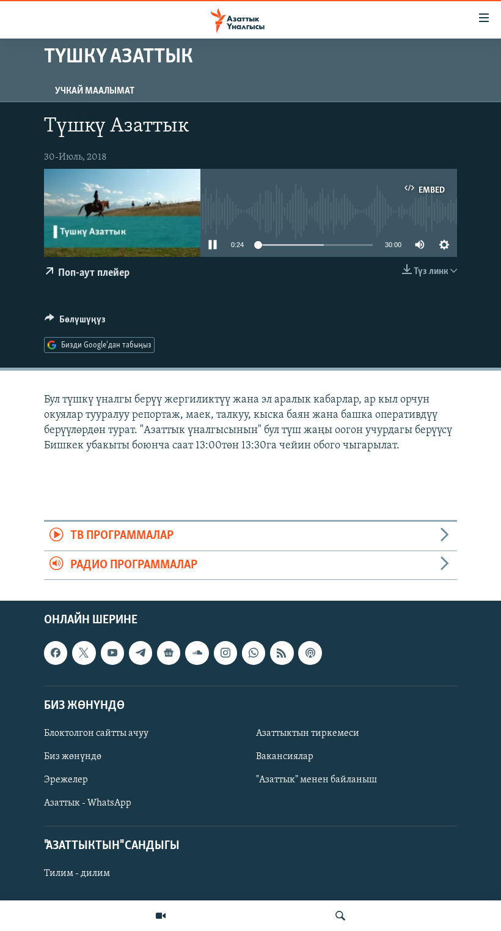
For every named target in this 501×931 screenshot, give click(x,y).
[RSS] (281, 652)
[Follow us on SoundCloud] (196, 652)
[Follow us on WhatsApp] (253, 652)
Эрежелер (66, 780)
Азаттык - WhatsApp (87, 803)
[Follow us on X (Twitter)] (83, 652)
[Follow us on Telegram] (140, 652)
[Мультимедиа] (160, 915)
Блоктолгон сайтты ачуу (96, 733)
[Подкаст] (309, 652)
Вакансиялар (284, 757)
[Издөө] (340, 915)
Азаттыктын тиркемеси (307, 733)
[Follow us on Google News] (168, 652)
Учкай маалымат (94, 91)
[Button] (75, 322)
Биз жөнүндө (72, 757)
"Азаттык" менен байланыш (316, 780)
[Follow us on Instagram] (225, 652)
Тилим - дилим (77, 874)
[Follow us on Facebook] (55, 652)
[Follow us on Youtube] (112, 652)
